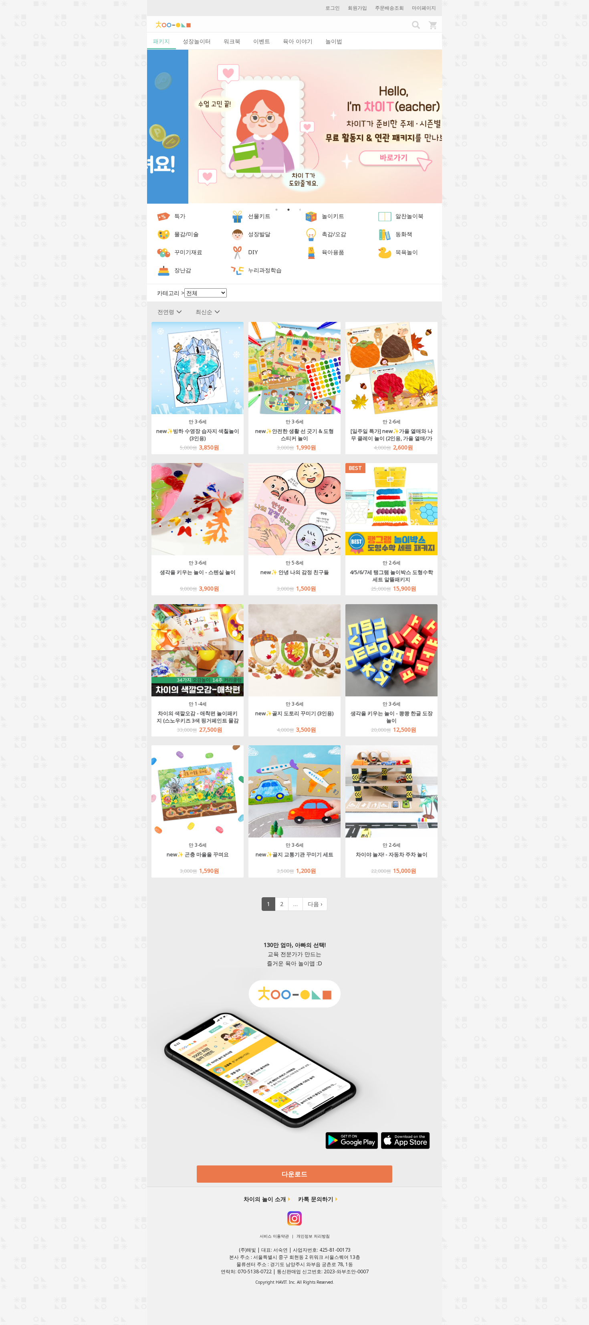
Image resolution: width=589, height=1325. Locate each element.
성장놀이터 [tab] (197, 41)
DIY (253, 252)
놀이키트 (333, 216)
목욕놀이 (406, 252)
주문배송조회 (389, 7)
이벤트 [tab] (261, 41)
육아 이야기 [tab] (298, 41)
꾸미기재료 (188, 252)
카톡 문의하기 (315, 1199)
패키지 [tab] (161, 41)
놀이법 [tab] (333, 41)
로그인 (332, 7)
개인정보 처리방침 (313, 1236)
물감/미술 (186, 234)
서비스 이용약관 (274, 1236)
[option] (294, 126)
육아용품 (333, 252)
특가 (180, 216)
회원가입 (357, 7)
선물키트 (259, 216)
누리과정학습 (265, 270)
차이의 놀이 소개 (265, 1199)
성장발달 (259, 234)
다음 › (315, 904)
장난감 (182, 270)
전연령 (165, 312)
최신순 (204, 312)
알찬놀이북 (409, 216)
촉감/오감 (334, 234)
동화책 (403, 234)
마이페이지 (424, 7)
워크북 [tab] (232, 41)
